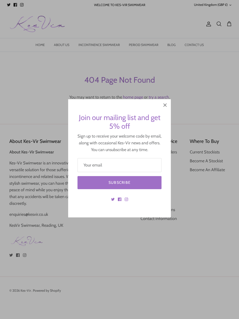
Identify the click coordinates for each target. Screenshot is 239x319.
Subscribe (120, 182)
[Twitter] (113, 199)
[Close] (165, 105)
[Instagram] (126, 199)
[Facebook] (119, 199)
